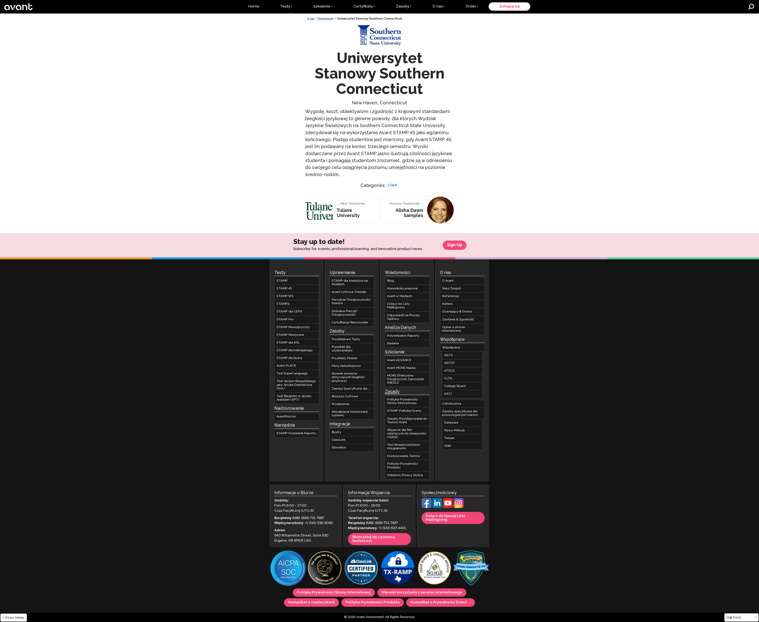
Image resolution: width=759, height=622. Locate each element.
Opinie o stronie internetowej (453, 329)
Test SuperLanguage (292, 373)
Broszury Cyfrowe (345, 396)
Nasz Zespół (451, 288)
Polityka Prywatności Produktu (402, 465)
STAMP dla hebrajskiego (295, 350)
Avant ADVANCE (399, 360)
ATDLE (449, 370)
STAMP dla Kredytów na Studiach (350, 282)
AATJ (448, 394)
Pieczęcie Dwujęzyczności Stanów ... (351, 301)
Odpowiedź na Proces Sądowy (403, 317)
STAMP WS (285, 296)
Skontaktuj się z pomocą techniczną (373, 539)
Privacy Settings (14, 617)
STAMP (392, 185)
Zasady (392, 391)
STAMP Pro (285, 319)
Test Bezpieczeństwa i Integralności (403, 446)
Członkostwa (451, 403)
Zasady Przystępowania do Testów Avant (407, 420)
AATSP (449, 363)
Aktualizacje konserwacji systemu (350, 413)
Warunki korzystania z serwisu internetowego (421, 593)
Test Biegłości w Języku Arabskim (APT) (294, 398)
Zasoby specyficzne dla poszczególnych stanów (460, 413)
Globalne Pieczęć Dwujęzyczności (344, 313)
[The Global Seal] (325, 568)
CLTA (448, 378)
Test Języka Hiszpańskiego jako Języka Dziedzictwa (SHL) (296, 385)
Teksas (449, 438)
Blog (390, 280)
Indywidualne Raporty (403, 335)
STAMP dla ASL (288, 342)
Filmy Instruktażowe (346, 366)
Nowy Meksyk (454, 430)
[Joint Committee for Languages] (434, 568)
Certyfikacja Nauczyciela (350, 322)
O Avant (448, 280)
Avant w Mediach (399, 296)
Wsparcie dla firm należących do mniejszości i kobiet (406, 433)
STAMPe (283, 304)
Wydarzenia (340, 404)
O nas (310, 18)
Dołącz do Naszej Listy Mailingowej (445, 518)
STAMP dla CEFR (289, 311)
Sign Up (454, 245)
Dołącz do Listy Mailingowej (398, 305)
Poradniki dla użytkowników (342, 348)
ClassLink (339, 440)
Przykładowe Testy (346, 339)
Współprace (451, 347)
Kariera (447, 304)
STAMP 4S (284, 288)
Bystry (336, 432)
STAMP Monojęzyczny (293, 327)
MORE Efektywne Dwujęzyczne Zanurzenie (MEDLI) (405, 379)
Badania (393, 343)
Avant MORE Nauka (401, 368)
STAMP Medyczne (290, 335)
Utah (447, 446)
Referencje (325, 18)
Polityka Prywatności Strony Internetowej (402, 401)
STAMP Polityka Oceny (404, 411)
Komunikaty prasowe (402, 288)
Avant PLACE (286, 366)
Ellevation (339, 447)
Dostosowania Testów (403, 456)
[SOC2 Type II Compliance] (288, 569)
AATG (448, 355)
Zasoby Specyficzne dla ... (351, 388)
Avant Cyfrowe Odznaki (349, 292)
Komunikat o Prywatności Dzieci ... (440, 603)
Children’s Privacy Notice (405, 475)
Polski (737, 617)
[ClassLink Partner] (361, 568)
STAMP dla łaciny (289, 358)
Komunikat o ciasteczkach (311, 603)
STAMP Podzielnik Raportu (296, 433)
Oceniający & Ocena (457, 311)
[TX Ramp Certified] (398, 568)
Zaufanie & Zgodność (458, 319)
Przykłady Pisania (344, 358)
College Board (454, 386)
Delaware (451, 422)
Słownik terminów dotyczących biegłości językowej (348, 377)
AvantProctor (286, 416)
